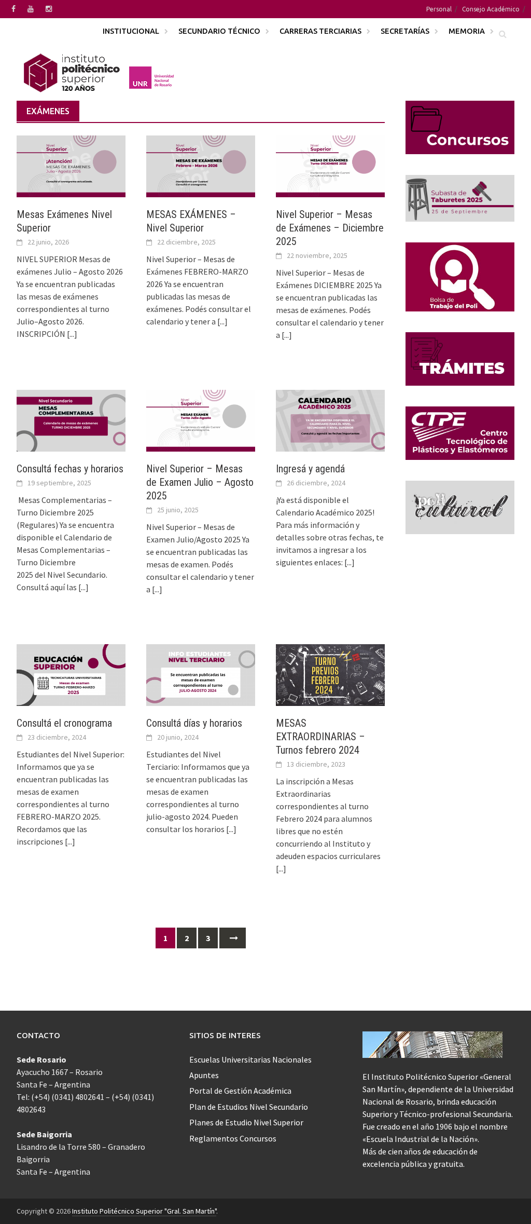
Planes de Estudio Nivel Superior (246, 1122)
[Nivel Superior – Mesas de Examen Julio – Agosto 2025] (200, 419)
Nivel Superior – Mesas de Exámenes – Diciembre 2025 (330, 228)
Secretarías (405, 30)
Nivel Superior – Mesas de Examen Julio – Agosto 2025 (200, 482)
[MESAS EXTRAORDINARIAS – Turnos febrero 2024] (330, 674)
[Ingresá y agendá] (330, 419)
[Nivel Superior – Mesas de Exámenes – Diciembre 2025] (330, 165)
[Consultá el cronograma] (71, 674)
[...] (72, 334)
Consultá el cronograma (64, 723)
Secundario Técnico (219, 30)
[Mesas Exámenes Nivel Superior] (71, 165)
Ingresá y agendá (310, 469)
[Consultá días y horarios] (200, 674)
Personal (439, 9)
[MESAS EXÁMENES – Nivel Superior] (200, 165)
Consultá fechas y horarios (70, 469)
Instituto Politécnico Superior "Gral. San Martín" (144, 1211)
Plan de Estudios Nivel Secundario (248, 1106)
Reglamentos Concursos (232, 1138)
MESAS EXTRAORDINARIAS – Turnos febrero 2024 (320, 736)
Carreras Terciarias (320, 30)
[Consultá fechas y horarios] (71, 419)
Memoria (467, 30)
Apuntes (204, 1075)
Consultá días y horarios (194, 723)
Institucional (131, 30)
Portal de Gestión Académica (240, 1090)
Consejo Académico (491, 9)
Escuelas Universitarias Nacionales (250, 1059)
